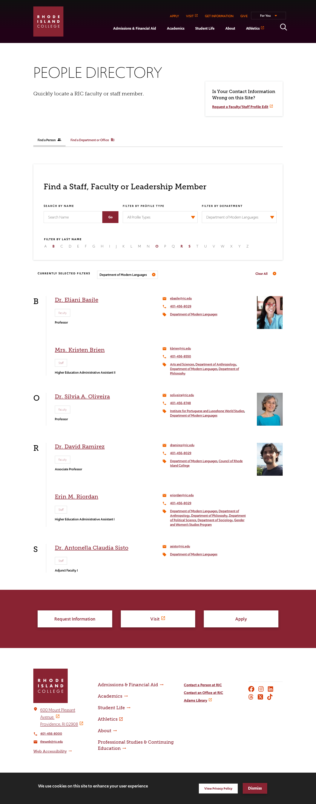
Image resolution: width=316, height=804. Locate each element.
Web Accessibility (50, 751)
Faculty (62, 313)
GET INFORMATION (219, 16)
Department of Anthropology (215, 364)
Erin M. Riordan (76, 496)
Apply (241, 619)
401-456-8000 (51, 733)
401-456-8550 (180, 356)
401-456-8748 (180, 403)
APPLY (174, 16)
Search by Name (59, 206)
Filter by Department (222, 206)
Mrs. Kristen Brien (80, 350)
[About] (219, 40)
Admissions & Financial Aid (134, 28)
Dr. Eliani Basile (76, 300)
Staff (60, 363)
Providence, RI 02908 (59, 724)
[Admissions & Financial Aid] (107, 40)
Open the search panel (283, 27)
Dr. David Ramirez (80, 446)
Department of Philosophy (209, 515)
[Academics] (161, 40)
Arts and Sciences (182, 364)
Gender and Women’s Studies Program (207, 522)
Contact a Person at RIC (203, 685)
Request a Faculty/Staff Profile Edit (240, 106)
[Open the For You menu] (268, 17)
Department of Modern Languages (123, 274)
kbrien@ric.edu (180, 348)
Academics (175, 28)
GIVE (244, 16)
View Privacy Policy (218, 788)
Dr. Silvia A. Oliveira (82, 396)
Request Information (74, 619)
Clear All (261, 273)
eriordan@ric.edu (182, 495)
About (230, 28)
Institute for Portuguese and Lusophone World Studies (207, 411)
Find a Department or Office (93, 140)
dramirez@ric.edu (182, 445)
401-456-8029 (180, 306)
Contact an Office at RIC (203, 692)
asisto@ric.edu (180, 546)
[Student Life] (189, 40)
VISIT (190, 16)
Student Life (205, 28)
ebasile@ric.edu (181, 298)
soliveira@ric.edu (182, 395)
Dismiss (255, 788)
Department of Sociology (215, 520)
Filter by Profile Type (143, 206)
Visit (155, 619)
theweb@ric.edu (51, 741)
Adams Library (195, 700)
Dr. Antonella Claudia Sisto (91, 547)
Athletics (253, 28)
